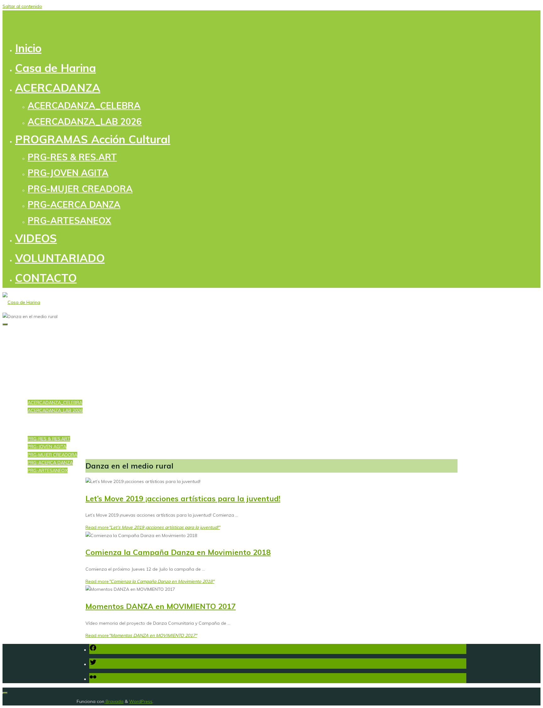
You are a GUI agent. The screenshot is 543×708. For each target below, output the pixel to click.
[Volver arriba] (5, 693)
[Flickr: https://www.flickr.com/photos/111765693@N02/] (93, 679)
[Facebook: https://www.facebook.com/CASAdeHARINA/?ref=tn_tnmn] (93, 650)
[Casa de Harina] (21, 302)
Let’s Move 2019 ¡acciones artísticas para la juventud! (182, 498)
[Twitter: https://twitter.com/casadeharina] (93, 664)
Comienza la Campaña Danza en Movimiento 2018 (178, 552)
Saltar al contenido (22, 6)
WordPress (140, 701)
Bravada (113, 701)
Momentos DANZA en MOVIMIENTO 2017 (160, 606)
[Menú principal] (5, 324)
